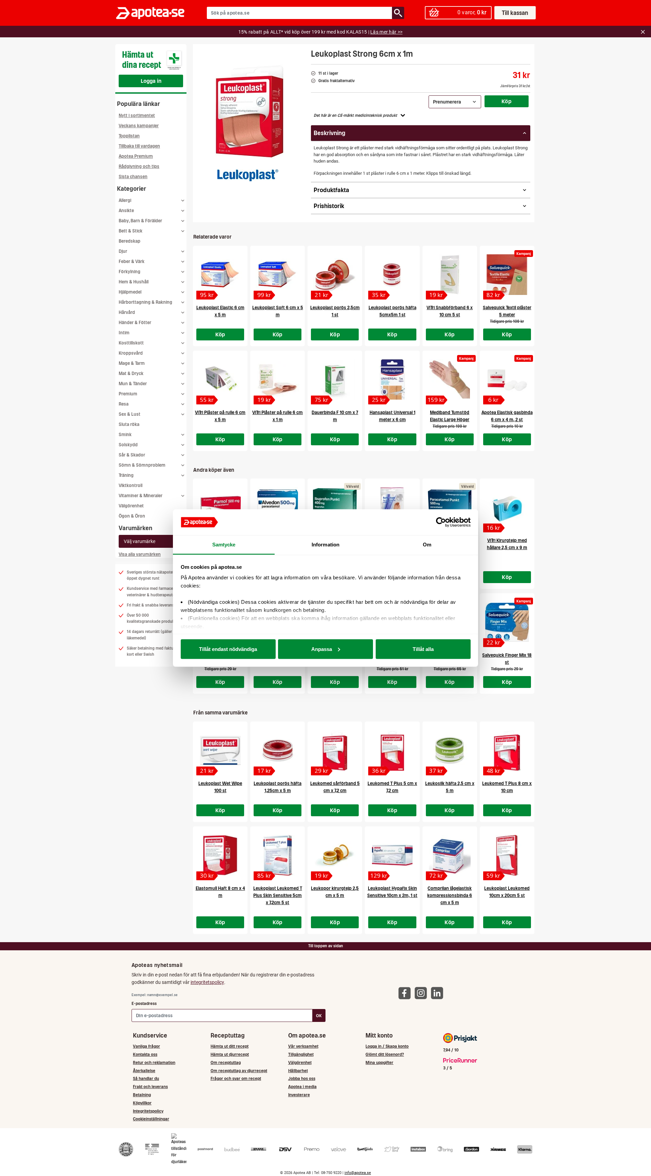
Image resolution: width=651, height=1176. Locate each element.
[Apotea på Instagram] (422, 992)
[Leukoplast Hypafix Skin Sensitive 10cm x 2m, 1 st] (392, 855)
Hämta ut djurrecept (230, 1054)
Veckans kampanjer (139, 126)
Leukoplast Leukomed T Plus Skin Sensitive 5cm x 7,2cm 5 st (277, 895)
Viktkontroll (130, 485)
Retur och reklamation (154, 1062)
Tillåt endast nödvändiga (228, 649)
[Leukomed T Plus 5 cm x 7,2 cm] (392, 750)
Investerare (299, 1094)
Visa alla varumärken (140, 554)
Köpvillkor (142, 1102)
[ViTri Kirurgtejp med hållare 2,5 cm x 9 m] (507, 507)
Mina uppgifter (379, 1062)
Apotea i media (302, 1086)
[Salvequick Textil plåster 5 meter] (507, 274)
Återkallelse (144, 1070)
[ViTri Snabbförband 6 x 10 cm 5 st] (449, 274)
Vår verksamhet (303, 1046)
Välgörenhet (131, 506)
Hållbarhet (298, 1070)
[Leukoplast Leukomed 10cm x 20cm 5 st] (507, 855)
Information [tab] (325, 544)
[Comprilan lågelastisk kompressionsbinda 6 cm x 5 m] (449, 855)
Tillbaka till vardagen (139, 146)
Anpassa (321, 649)
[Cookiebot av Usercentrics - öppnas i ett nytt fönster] (441, 522)
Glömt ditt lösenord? (385, 1054)
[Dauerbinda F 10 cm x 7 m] (335, 379)
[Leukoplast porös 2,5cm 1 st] (335, 274)
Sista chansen (133, 177)
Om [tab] (427, 544)
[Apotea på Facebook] (406, 992)
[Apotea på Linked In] (439, 992)
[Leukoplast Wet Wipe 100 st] (220, 750)
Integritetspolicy (148, 1111)
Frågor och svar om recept (236, 1078)
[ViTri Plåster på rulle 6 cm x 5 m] (220, 379)
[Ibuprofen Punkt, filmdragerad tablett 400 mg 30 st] (335, 507)
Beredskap (129, 241)
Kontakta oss (145, 1054)
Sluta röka (129, 424)
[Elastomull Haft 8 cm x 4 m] (220, 855)
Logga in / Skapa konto (387, 1046)
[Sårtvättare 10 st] (392, 507)
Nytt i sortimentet (137, 115)
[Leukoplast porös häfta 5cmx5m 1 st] (392, 274)
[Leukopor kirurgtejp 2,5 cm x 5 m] (335, 855)
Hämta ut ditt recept (230, 1046)
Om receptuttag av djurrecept (239, 1070)
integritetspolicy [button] (207, 982)
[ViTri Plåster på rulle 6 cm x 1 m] (277, 379)
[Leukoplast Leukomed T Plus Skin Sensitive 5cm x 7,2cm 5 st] (277, 855)
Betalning (142, 1094)
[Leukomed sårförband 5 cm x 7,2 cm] (335, 750)
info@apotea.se (357, 1173)
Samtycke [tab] (224, 544)
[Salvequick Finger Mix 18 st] (507, 622)
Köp (506, 101)
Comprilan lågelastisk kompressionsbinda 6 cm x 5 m (449, 895)
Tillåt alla (423, 649)
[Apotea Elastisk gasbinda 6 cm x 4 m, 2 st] (507, 379)
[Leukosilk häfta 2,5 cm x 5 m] (449, 750)
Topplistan (129, 136)
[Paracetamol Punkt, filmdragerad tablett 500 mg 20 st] (449, 507)
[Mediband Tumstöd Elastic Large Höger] (449, 379)
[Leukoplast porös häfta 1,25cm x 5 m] (277, 750)
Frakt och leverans (150, 1086)
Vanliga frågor (146, 1046)
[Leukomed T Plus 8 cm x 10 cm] (507, 750)
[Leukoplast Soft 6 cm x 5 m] (277, 274)
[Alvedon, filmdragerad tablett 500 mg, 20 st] (277, 507)
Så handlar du (146, 1078)
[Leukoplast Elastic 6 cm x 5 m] (220, 274)
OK (319, 1015)
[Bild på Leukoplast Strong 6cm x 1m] (249, 111)
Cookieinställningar (151, 1118)
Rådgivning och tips (139, 166)
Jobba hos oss (301, 1078)
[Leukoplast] (247, 175)
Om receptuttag (226, 1062)
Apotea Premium (136, 156)
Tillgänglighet (301, 1054)
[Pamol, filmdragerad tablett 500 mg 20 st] (220, 507)
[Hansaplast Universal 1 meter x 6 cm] (392, 379)
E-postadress (144, 1003)
